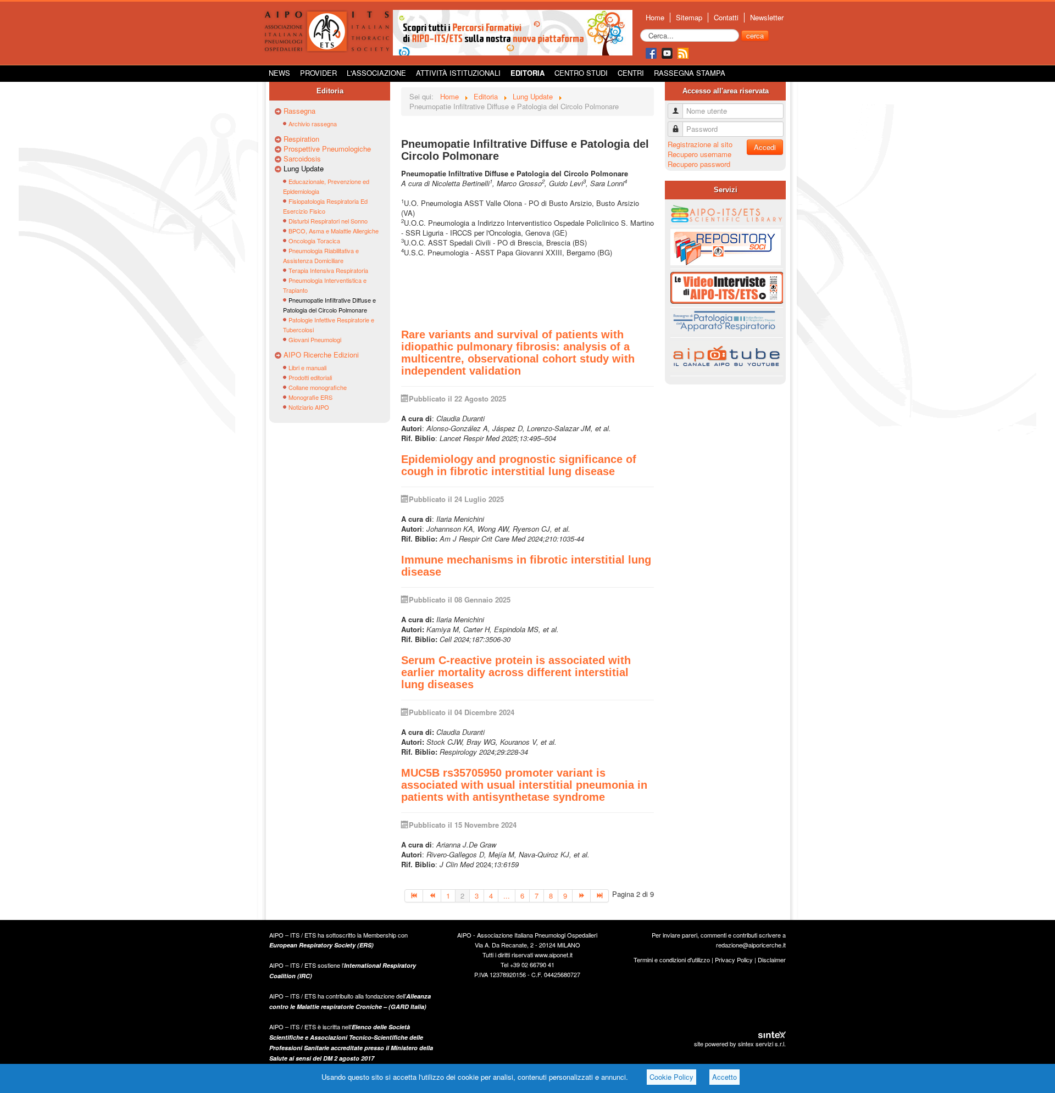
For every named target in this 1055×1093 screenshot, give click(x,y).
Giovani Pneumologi (314, 339)
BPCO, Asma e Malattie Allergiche (333, 230)
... (506, 895)
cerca (755, 35)
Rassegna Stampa (689, 73)
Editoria (527, 73)
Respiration (301, 139)
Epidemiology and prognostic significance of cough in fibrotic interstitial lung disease (518, 465)
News (279, 73)
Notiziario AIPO (308, 407)
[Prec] (432, 895)
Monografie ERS (310, 397)
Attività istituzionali (458, 73)
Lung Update (304, 169)
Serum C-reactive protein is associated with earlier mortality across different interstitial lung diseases (516, 672)
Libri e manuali (307, 367)
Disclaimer (772, 959)
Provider (318, 73)
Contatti (726, 18)
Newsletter (767, 18)
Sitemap (689, 18)
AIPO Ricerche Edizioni (321, 355)
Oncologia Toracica (314, 240)
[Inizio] (413, 895)
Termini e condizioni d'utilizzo (672, 959)
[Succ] (582, 895)
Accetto (724, 1077)
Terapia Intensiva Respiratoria (328, 270)
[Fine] (600, 895)
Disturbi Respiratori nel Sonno (328, 220)
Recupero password (699, 164)
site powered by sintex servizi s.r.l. (740, 1043)
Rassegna (299, 111)
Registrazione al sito (700, 144)
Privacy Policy (734, 959)
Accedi (765, 147)
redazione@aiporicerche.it (751, 944)
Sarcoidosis (302, 159)
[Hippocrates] (512, 31)
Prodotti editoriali (310, 377)
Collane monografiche (317, 387)
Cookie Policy (671, 1077)
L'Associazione (376, 73)
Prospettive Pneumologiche (327, 149)
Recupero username (699, 154)
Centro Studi (581, 73)
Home (655, 18)
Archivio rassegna (312, 123)
